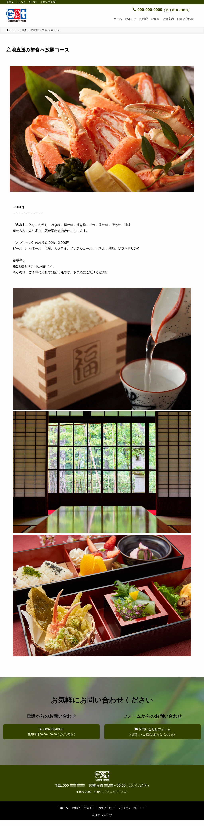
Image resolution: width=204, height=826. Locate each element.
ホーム (64, 807)
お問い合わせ (106, 807)
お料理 (76, 807)
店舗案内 (89, 807)
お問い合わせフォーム (152, 732)
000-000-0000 (51, 732)
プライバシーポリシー (131, 807)
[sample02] (16, 15)
